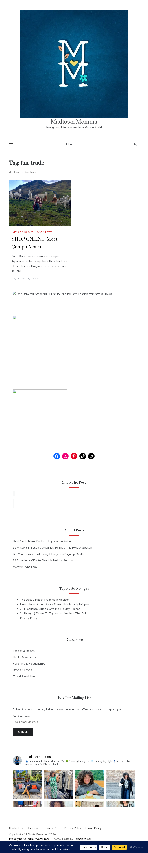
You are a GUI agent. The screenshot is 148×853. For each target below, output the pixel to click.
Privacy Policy (28, 618)
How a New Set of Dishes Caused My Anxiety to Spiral (55, 604)
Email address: (22, 716)
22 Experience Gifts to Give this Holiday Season (43, 560)
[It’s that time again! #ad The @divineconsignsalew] (58, 784)
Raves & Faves (43, 231)
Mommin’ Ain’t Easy (25, 567)
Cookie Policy (93, 828)
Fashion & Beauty (22, 231)
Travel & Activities (24, 676)
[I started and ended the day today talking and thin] (27, 784)
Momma (35, 278)
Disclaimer (33, 828)
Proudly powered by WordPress (29, 839)
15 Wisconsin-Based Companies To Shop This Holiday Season (52, 547)
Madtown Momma (74, 121)
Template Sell (83, 839)
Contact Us (16, 828)
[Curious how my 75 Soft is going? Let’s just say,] (89, 784)
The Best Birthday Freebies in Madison (44, 599)
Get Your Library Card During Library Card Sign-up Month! (48, 554)
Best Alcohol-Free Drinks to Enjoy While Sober (42, 541)
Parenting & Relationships (29, 663)
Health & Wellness (24, 657)
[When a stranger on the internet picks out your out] (120, 784)
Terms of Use (51, 828)
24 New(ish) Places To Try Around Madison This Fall (53, 613)
